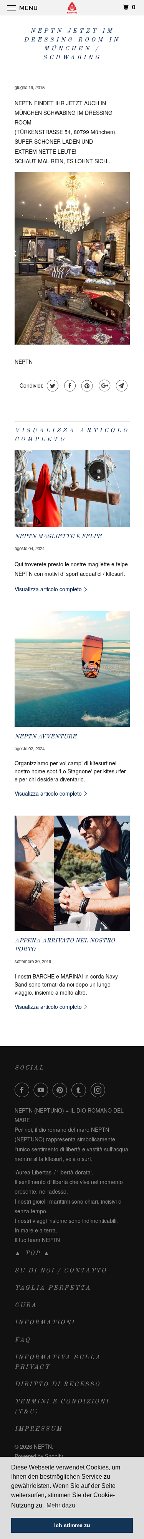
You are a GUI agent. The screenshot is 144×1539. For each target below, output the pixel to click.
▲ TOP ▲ (33, 1253)
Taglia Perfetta (53, 1288)
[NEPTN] (72, 7)
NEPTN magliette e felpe (58, 537)
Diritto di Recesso (57, 1384)
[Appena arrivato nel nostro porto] (72, 873)
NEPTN (43, 1446)
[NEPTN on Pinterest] (61, 1090)
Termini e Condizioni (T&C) (62, 1407)
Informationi (45, 1323)
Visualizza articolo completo (49, 589)
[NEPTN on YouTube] (42, 1090)
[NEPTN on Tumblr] (80, 1090)
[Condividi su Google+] (103, 385)
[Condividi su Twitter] (51, 385)
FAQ (22, 1340)
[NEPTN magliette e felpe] (72, 488)
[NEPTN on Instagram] (99, 1090)
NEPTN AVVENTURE (45, 737)
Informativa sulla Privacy (58, 1362)
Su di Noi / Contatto (61, 1271)
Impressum (38, 1429)
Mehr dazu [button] (60, 1505)
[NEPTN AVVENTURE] (72, 669)
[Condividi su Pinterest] (86, 385)
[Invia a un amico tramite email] (120, 385)
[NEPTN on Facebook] (23, 1090)
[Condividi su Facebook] (69, 385)
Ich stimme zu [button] (72, 1525)
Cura (26, 1305)
